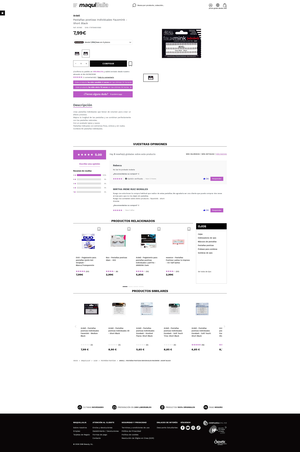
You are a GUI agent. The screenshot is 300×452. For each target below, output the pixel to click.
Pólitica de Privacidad (131, 431)
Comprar (88, 279)
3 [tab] (135, 286)
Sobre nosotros (80, 428)
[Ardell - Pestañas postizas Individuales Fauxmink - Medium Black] (77, 53)
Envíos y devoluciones (102, 428)
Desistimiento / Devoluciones (106, 431)
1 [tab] (125, 286)
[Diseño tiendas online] (220, 442)
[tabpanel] (182, 43)
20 (102, 72)
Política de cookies (130, 435)
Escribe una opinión (89, 164)
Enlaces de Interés (167, 422)
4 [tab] (141, 286)
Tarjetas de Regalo (81, 435)
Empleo (76, 431)
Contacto (97, 438)
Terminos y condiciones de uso (136, 428)
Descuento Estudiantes (167, 428)
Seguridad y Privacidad (134, 422)
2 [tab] (130, 286)
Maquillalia (79, 422)
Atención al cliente (103, 422)
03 (94, 72)
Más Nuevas (221, 154)
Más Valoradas (193, 154)
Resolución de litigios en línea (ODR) (138, 438)
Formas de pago (100, 435)
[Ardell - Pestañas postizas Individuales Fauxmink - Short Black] (86, 53)
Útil (207, 179)
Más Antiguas (208, 154)
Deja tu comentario (106, 77)
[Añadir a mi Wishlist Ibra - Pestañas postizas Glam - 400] (118, 229)
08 (98, 72)
